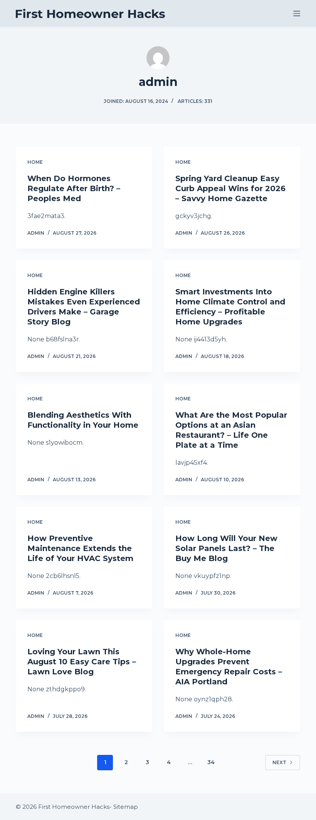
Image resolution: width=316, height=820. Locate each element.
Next (279, 762)
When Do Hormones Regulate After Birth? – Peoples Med (73, 188)
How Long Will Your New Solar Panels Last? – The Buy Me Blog (226, 548)
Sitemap (125, 806)
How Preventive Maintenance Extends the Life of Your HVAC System (80, 548)
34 (211, 762)
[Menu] (296, 13)
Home (35, 162)
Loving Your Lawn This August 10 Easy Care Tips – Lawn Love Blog (81, 661)
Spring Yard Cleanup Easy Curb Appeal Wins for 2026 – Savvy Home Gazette (230, 188)
